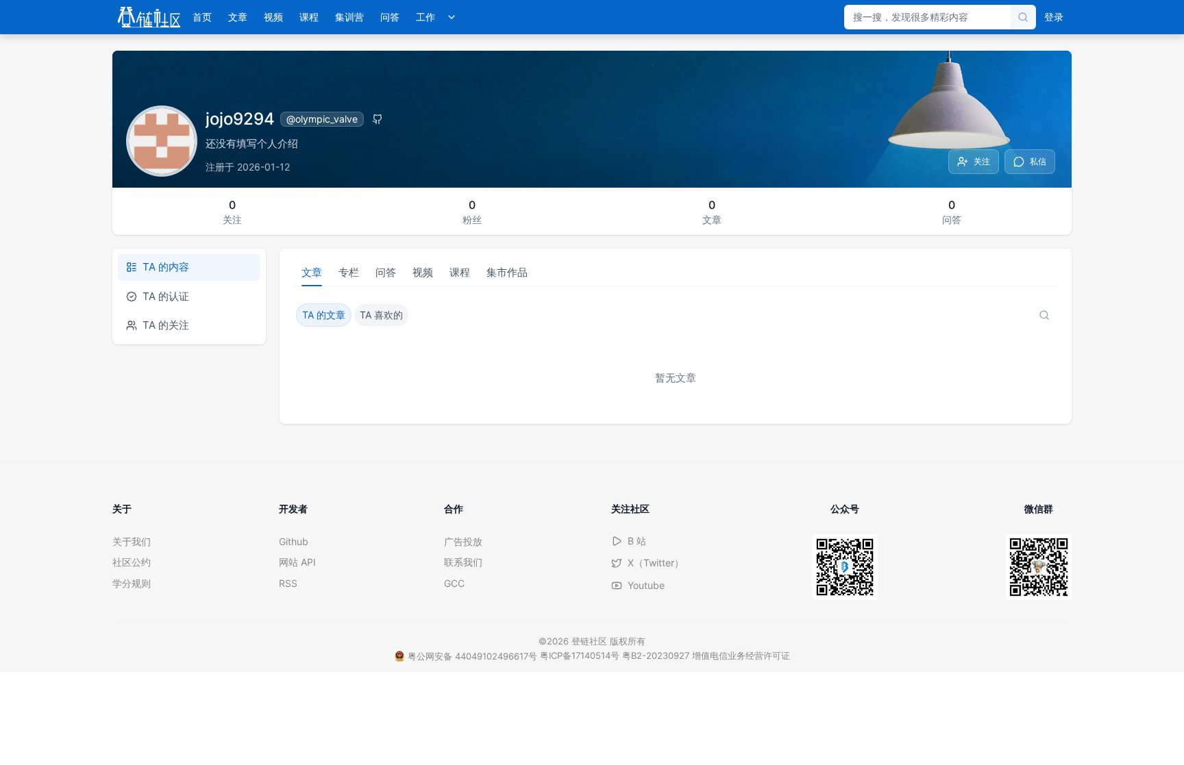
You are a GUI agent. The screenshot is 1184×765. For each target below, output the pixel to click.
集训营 (349, 17)
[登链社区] (149, 17)
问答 (389, 17)
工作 (425, 17)
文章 (237, 17)
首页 (202, 17)
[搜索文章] (1044, 315)
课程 (309, 17)
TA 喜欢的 (381, 315)
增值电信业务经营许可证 (741, 655)
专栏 (348, 272)
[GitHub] (377, 119)
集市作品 (507, 272)
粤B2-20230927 (655, 655)
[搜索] (1023, 17)
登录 (1053, 17)
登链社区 (590, 641)
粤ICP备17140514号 (579, 655)
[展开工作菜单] (451, 17)
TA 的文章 (323, 315)
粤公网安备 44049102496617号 (472, 656)
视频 (273, 17)
